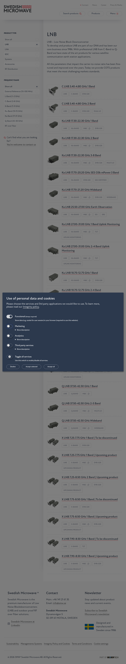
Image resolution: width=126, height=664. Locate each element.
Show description (23, 330)
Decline (13, 367)
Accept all (51, 367)
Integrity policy (31, 307)
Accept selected (31, 367)
